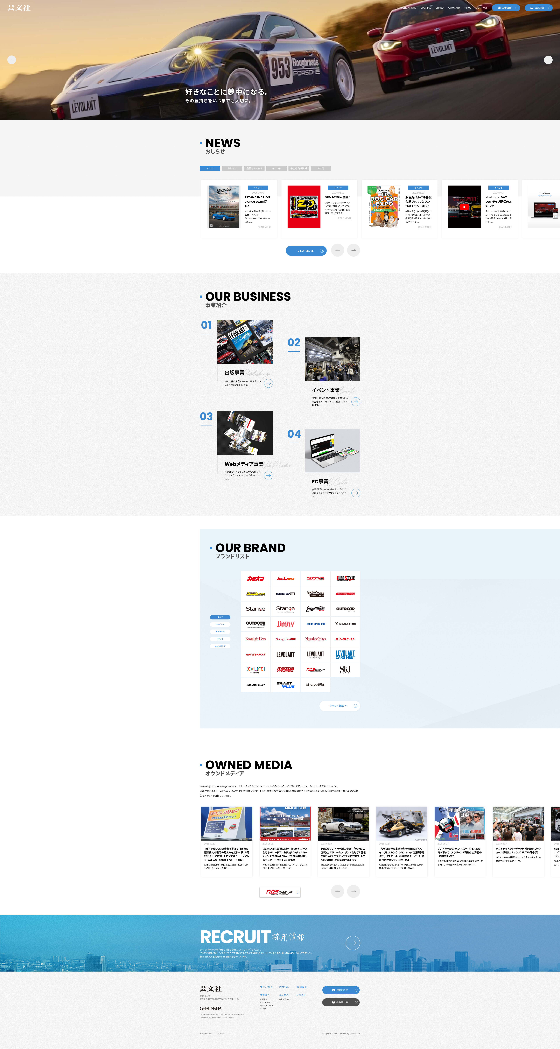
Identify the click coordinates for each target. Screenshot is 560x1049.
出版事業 (263, 999)
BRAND (440, 7)
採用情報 (301, 987)
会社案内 (284, 995)
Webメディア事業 (266, 1005)
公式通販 (539, 7)
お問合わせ (342, 990)
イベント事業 (265, 1002)
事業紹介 (265, 995)
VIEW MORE (305, 251)
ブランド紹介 (266, 987)
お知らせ (301, 995)
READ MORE (264, 227)
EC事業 (263, 1008)
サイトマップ (221, 1033)
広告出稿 (506, 7)
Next (548, 59)
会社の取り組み (285, 999)
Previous (11, 59)
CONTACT (481, 7)
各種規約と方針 (206, 1033)
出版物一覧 (342, 1002)
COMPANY (454, 7)
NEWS (468, 7)
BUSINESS (426, 7)
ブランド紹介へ (338, 706)
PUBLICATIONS (408, 7)
